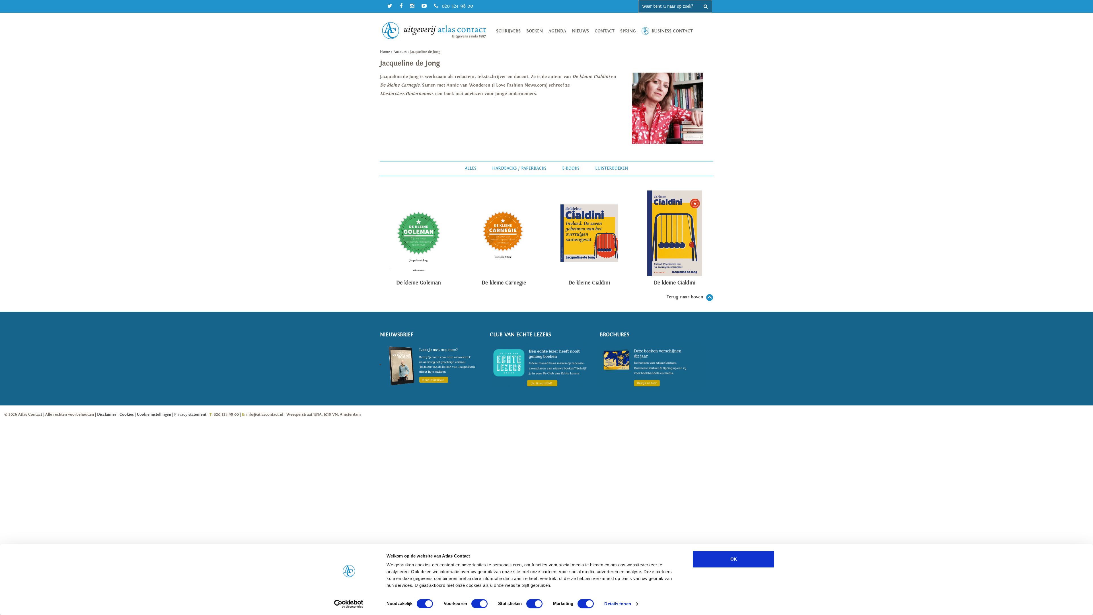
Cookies (127, 414)
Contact (605, 31)
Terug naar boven (685, 297)
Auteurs (400, 52)
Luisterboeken (611, 168)
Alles (470, 168)
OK (733, 559)
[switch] (479, 603)
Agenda (557, 31)
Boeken (534, 31)
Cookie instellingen (154, 414)
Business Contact (672, 31)
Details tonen (617, 603)
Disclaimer (106, 414)
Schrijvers (508, 31)
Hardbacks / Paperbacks (519, 168)
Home (385, 52)
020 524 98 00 (456, 6)
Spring (628, 31)
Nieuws (580, 31)
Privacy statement (190, 414)
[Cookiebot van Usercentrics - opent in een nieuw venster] (349, 604)
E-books (571, 168)
